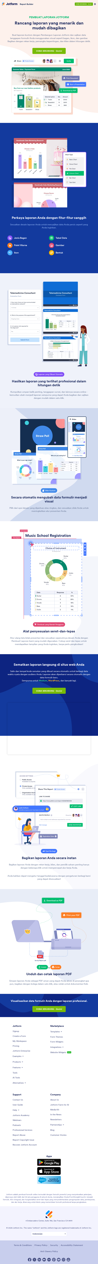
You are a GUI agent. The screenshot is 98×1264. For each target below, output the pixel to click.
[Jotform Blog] (49, 1259)
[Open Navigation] (95, 4)
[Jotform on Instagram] (63, 1259)
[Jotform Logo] (9, 4)
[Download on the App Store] (49, 1171)
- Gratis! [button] (49, 51)
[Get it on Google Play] (49, 1162)
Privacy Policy (40, 1245)
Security (54, 1245)
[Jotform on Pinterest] (54, 1259)
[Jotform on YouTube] (58, 1259)
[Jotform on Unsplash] (68, 1259)
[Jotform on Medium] (44, 1259)
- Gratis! (84, 4)
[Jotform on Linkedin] (39, 1259)
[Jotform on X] (34, 1259)
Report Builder (26, 4)
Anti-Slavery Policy (49, 1251)
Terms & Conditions (23, 1245)
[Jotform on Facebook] (29, 1259)
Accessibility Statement (72, 1245)
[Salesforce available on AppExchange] (49, 1180)
